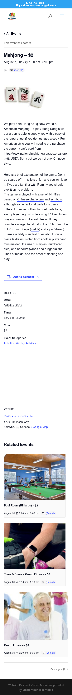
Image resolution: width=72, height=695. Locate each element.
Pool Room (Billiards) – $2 (21, 505)
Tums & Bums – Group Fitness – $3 (27, 574)
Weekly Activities (26, 343)
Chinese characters (30, 199)
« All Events (12, 33)
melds (35, 229)
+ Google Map (39, 427)
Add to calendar (23, 277)
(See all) (18, 69)
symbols (56, 199)
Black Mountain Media (37, 690)
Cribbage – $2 (58, 669)
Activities (9, 343)
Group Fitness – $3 (16, 645)
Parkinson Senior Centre (19, 416)
